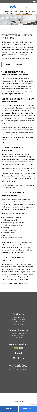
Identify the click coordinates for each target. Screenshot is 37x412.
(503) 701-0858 (21, 320)
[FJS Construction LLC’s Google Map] (23, 358)
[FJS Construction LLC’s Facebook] (18, 358)
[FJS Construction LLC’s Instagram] (13, 358)
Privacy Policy (19, 401)
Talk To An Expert (14, 64)
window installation (26, 83)
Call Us (9, 408)
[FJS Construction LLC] (18, 6)
